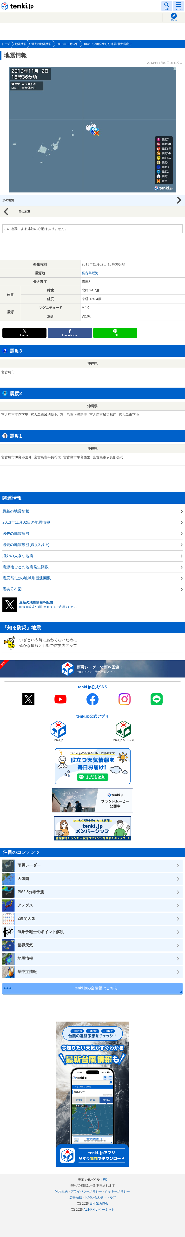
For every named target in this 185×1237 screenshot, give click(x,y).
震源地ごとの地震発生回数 (25, 567)
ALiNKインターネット (99, 1209)
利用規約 (61, 1191)
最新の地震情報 (15, 511)
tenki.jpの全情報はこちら (96, 988)
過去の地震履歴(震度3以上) (25, 545)
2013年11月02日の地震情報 (26, 522)
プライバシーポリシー (86, 1191)
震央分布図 (12, 589)
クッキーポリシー (117, 1191)
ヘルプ (111, 1197)
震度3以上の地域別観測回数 (26, 578)
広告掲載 (75, 1197)
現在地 (174, 20)
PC (105, 1179)
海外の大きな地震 (17, 556)
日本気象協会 (99, 1203)
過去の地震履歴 (15, 533)
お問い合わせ (94, 1197)
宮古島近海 (90, 273)
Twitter (25, 335)
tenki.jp (18, 6)
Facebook (69, 335)
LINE (115, 335)
